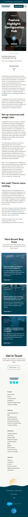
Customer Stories (11, 441)
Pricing (9, 396)
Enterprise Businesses (13, 421)
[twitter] (14, 382)
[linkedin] (14, 70)
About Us (9, 460)
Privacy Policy (14, 494)
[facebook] (17, 382)
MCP (8, 415)
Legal (14, 497)
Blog (8, 443)
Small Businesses (12, 417)
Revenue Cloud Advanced (14, 423)
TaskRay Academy (12, 433)
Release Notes (11, 437)
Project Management (12, 413)
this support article (15, 210)
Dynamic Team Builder (19, 213)
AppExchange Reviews (13, 468)
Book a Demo (10, 394)
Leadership (10, 462)
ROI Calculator (11, 447)
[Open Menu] (25, 6)
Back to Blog (15, 53)
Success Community (12, 451)
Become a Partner (12, 466)
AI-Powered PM (11, 398)
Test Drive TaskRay (12, 404)
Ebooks (9, 445)
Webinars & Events (12, 439)
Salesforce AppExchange (13, 402)
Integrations (10, 400)
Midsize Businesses (12, 419)
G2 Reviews (10, 470)
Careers (9, 464)
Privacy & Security (12, 449)
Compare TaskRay (12, 425)
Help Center (10, 435)
